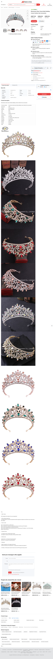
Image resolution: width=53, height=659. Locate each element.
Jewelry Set (25, 631)
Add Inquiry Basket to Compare (15, 33)
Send (10, 572)
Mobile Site (24, 650)
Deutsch (30, 651)
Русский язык (23, 651)
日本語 (44, 651)
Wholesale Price (31, 649)
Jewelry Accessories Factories (14, 639)
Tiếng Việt (24, 652)
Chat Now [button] (42, 21)
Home (2, 7)
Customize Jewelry (4, 620)
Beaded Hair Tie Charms (33, 631)
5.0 (41, 86)
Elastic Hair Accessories (26, 641)
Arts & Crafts (5, 7)
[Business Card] (50, 89)
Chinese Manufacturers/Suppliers (17, 649)
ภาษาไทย (49, 651)
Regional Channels (42, 649)
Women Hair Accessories (16, 641)
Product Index (47, 649)
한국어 (41, 651)
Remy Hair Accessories (35, 641)
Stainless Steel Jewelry (30, 620)
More (2, 646)
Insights (28, 650)
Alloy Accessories (4, 639)
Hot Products (4, 649)
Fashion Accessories (11, 7)
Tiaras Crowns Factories (6, 641)
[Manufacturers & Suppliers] (26, 2)
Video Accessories (24, 639)
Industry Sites (36, 649)
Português (15, 651)
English (8, 651)
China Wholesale (25, 649)
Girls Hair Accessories (44, 641)
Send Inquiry (34, 21)
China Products (9, 649)
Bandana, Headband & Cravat (6, 631)
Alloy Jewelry (41, 620)
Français (19, 651)
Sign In (32, 80)
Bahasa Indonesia (29, 652)
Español (11, 651)
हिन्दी (46, 651)
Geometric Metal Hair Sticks (6, 634)
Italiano (27, 651)
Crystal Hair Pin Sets (42, 631)
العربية (38, 651)
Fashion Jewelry (16, 620)
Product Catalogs (16, 618)
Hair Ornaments (17, 7)
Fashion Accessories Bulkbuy (6, 644)
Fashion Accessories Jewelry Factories (35, 639)
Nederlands (34, 651)
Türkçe (21, 652)
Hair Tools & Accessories (17, 631)
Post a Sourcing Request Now (13, 574)
